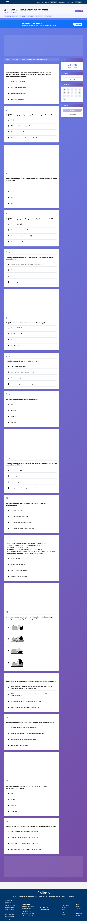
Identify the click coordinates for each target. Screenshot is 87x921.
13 (72, 96)
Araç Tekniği (48, 16)
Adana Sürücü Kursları (9, 912)
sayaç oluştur (78, 911)
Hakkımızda (78, 908)
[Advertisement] (43, 45)
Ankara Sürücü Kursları (9, 907)
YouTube (64, 911)
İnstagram (64, 907)
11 (64, 96)
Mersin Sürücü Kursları (9, 918)
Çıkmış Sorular (15, 59)
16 (64, 99)
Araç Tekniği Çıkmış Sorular (27, 915)
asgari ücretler (79, 913)
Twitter (63, 912)
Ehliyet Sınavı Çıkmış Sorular (11, 16)
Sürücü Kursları (8, 902)
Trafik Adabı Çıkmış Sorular (27, 911)
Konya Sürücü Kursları (9, 914)
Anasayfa (7, 59)
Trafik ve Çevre (39, 16)
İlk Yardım (22, 16)
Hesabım (79, 2)
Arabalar (42, 912)
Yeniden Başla (79, 10)
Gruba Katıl (78, 24)
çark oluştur (78, 915)
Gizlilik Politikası (79, 910)
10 (79, 92)
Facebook (64, 909)
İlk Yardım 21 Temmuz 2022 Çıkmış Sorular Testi (37, 59)
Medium (63, 914)
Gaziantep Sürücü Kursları (10, 919)
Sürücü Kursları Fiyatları (10, 903)
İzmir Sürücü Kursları (9, 909)
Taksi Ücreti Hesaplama (45, 909)
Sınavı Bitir (72, 110)
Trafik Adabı (30, 16)
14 (75, 96)
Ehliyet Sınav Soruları (26, 908)
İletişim (77, 906)
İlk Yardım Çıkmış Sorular (27, 910)
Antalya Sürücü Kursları (10, 916)
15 (79, 96)
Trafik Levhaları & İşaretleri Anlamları (48, 911)
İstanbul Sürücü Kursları (10, 905)
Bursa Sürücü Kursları (9, 911)
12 (68, 96)
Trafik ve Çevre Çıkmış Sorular (28, 913)
